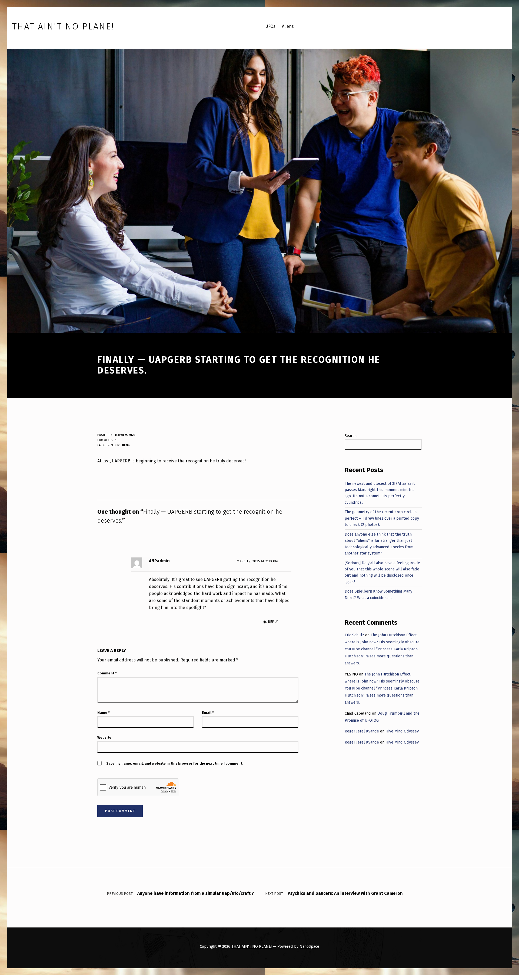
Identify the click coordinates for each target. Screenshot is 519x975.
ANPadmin (159, 560)
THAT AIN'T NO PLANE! (251, 946)
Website (104, 737)
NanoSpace (309, 946)
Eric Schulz (354, 635)
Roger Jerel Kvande (362, 731)
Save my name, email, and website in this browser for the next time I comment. (174, 763)
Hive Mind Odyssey (402, 731)
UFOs (126, 445)
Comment (107, 673)
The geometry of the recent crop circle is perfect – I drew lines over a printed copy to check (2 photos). (382, 518)
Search (351, 435)
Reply (273, 622)
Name (103, 713)
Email (208, 713)
